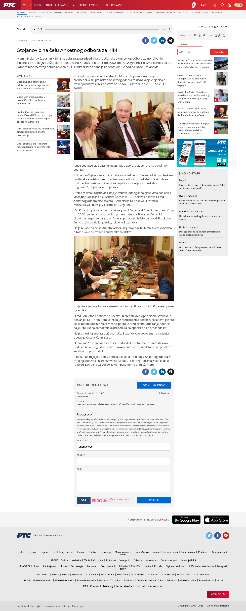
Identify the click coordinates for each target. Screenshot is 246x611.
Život (36, 566)
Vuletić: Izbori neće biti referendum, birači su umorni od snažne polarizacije (36, 132)
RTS (105, 5)
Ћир (203, 5)
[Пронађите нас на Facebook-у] (217, 535)
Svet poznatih (108, 566)
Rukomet (111, 560)
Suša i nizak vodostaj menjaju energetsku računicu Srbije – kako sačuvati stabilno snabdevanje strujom (193, 128)
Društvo (82, 12)
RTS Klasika (137, 574)
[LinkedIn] (162, 40)
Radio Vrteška (188, 580)
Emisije (94, 5)
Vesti (27, 5)
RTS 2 (55, 574)
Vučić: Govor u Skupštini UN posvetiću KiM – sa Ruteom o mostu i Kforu (32, 100)
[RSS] (229, 5)
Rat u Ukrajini (134, 12)
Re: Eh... (183, 242)
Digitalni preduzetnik (177, 566)
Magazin (61, 5)
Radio (82, 5)
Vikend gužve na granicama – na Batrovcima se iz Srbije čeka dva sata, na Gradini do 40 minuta (194, 63)
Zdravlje (123, 566)
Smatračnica (182, 12)
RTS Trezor (167, 574)
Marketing (107, 586)
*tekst (80, 469)
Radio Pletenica (125, 580)
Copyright (35, 605)
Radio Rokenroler (147, 580)
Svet (42, 12)
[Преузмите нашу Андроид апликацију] (186, 519)
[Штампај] (170, 40)
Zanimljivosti (49, 566)
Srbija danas (55, 12)
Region (33, 12)
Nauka (147, 566)
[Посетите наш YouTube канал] (226, 535)
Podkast (217, 12)
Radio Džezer (206, 580)
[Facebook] (145, 40)
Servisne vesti (163, 12)
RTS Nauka (92, 574)
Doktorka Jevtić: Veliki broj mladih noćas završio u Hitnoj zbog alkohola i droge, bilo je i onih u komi (193, 96)
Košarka (76, 560)
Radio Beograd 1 (42, 580)
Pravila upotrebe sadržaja (56, 605)
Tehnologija (77, 566)
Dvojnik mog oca (188, 195)
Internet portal (155, 586)
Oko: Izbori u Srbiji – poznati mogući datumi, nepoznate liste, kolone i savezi (34, 147)
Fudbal (64, 560)
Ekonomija (96, 12)
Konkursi (140, 586)
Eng (214, 5)
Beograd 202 (106, 580)
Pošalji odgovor (163, 393)
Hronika (70, 12)
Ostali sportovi (169, 560)
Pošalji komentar (154, 385)
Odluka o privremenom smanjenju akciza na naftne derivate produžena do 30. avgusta (192, 80)
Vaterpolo (124, 560)
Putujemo (92, 566)
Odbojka (98, 560)
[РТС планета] (193, 5)
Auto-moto (151, 560)
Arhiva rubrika (201, 12)
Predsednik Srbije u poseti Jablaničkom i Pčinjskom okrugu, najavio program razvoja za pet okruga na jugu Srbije (34, 116)
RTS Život (122, 574)
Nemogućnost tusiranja (191, 211)
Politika (22, 12)
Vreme (148, 12)
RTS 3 (65, 574)
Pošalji (154, 500)
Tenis (87, 560)
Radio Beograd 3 (86, 580)
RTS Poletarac (201, 574)
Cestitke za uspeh (188, 226)
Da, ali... (183, 180)
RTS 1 (45, 574)
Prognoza (185, 35)
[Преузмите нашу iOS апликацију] (216, 519)
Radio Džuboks (168, 580)
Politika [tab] (24, 76)
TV (72, 5)
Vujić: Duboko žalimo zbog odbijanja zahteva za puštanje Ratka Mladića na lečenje (33, 85)
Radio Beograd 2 (64, 580)
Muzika (64, 566)
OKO (49, 5)
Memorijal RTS (188, 560)
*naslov (81, 454)
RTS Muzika (183, 574)
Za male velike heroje (202, 566)
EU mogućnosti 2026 (29, 16)
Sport (38, 5)
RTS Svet (77, 574)
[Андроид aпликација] (202, 153)
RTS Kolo (153, 574)
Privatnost (22, 605)
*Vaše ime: (82, 440)
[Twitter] (154, 40)
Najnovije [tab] (183, 44)
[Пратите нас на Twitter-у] (209, 535)
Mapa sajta (218, 594)
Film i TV (135, 566)
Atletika (138, 560)
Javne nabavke (124, 586)
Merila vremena (114, 12)
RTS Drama (107, 574)
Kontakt (94, 586)
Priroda (158, 566)
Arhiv (220, 580)
